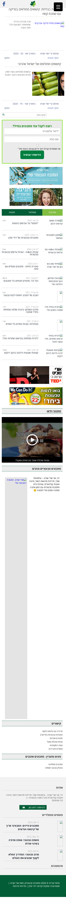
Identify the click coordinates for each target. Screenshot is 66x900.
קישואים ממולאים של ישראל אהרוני (39, 64)
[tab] (52, 212)
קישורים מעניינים (56, 748)
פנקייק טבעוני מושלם (54, 767)
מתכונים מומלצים (56, 764)
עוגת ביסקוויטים (56, 745)
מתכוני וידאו (54, 411)
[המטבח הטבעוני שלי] (32, 176)
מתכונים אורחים (56, 738)
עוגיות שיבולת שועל (55, 741)
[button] (3, 115)
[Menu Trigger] (58, 6)
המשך (7, 57)
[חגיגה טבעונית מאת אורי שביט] (32, 197)
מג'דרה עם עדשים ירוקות (52, 731)
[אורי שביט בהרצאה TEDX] (32, 375)
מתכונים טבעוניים (32, 882)
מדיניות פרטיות (19, 886)
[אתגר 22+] (32, 396)
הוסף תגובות (53, 57)
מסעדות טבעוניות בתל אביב (51, 734)
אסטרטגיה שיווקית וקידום (48, 886)
